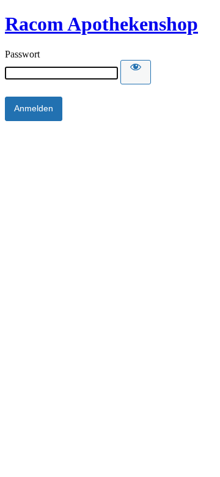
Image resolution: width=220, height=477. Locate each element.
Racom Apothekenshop (101, 24)
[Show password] (135, 72)
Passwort (22, 54)
